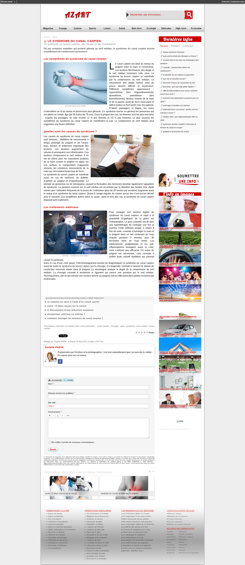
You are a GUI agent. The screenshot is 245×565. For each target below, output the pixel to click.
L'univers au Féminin (95, 527)
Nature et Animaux (55, 516)
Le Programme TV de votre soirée (136, 516)
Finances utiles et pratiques (97, 551)
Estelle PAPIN (60, 341)
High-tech (181, 28)
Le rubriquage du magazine (133, 535)
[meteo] (180, 421)
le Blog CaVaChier (184, 429)
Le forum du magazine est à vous (136, 529)
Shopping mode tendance (96, 537)
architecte (171, 553)
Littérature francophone (58, 521)
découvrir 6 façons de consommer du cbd (179, 83)
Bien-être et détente (56, 532)
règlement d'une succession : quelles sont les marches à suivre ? (178, 406)
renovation (171, 547)
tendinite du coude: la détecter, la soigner (119, 493)
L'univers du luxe (93, 540)
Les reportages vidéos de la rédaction (138, 524)
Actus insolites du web (95, 553)
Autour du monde (55, 513)
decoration (171, 550)
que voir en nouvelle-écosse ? (174, 79)
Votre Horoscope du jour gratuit (135, 519)
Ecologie (151, 28)
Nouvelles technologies (57, 537)
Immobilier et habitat (94, 524)
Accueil (47, 37)
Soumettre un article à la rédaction (136, 545)
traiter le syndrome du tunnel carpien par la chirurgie (79, 266)
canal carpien (103, 326)
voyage (170, 531)
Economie (196, 28)
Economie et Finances (57, 545)
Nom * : (51, 384)
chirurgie (114, 326)
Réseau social (6, 2)
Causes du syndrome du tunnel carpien (122, 179)
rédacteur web (70, 457)
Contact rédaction (175, 519)
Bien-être (137, 28)
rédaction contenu (186, 537)
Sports (92, 28)
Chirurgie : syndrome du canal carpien (75, 256)
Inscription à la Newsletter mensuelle (137, 540)
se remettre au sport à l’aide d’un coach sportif (73, 302)
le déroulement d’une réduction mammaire (70, 310)
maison (181, 542)
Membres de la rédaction (178, 516)
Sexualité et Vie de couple (97, 535)
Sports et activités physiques (60, 527)
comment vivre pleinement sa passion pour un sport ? (178, 370)
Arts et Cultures (54, 519)
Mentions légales (174, 513)
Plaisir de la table (93, 532)
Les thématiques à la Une (133, 537)
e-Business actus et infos (97, 545)
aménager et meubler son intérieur (176, 106)
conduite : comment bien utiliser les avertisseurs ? (177, 264)
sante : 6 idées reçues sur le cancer (67, 306)
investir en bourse (186, 534)
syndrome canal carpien (137, 326)
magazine (82, 460)
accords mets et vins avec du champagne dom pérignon (180, 246)
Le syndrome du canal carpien (75, 106)
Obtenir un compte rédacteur (179, 524)
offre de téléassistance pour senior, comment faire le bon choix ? (178, 353)
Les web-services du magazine (135, 543)
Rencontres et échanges (96, 558)
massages (170, 534)
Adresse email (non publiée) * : (62, 393)
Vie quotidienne (54, 548)
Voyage (63, 28)
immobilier (183, 545)
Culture (78, 28)
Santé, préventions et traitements (62, 529)
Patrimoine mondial (94, 521)
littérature (183, 531)
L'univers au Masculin (95, 529)
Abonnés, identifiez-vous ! (133, 551)
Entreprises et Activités (57, 543)
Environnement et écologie (97, 513)
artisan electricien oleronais (173, 52)
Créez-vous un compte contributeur (137, 548)
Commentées (188, 46)
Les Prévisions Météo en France (135, 513)
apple (169, 542)
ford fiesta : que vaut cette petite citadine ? (179, 87)
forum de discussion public (105, 458)
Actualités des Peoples (95, 556)
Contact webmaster (175, 521)
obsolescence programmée (189, 553)
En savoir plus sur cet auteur (72, 355)
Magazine (48, 28)
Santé (122, 28)
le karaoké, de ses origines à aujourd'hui (178, 75)
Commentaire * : (55, 412)
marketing (183, 539)
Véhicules (166, 28)
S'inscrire (226, 2)
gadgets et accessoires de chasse (176, 132)
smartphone (171, 539)
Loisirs (107, 28)
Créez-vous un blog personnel (135, 532)
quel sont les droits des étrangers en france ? (180, 56)
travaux (182, 547)
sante (122, 326)
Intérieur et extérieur (56, 535)
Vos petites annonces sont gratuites (137, 521)
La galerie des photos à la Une (135, 527)
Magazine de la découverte (97, 516)
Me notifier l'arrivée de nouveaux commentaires (72, 442)
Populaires (175, 46)
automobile (171, 537)
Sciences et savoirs (94, 519)
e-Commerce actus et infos (97, 543)
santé (54, 37)
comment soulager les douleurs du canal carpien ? (75, 318)
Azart (77, 14)
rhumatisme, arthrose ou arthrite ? (66, 314)
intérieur (182, 550)
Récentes (164, 46)
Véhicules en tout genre (58, 540)
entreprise (171, 545)
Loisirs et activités (56, 524)
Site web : (52, 402)
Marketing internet (94, 548)
